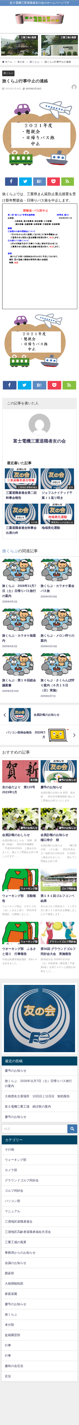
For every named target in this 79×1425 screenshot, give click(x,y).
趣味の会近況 (14, 1365)
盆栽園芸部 (12, 1334)
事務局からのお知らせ (20, 1252)
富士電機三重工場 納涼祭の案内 (28, 1106)
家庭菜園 (11, 1293)
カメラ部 (11, 1170)
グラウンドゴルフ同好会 (22, 1180)
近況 (8, 1376)
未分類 (9, 1324)
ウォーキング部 (15, 1159)
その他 (9, 1149)
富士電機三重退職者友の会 (39, 441)
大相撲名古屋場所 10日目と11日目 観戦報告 (37, 1096)
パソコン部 (12, 1200)
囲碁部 (9, 1273)
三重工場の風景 (15, 1242)
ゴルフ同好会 (14, 1190)
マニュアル (12, 1211)
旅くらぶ (8, 73)
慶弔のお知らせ (15, 1070)
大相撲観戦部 (14, 1283)
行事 (8, 1345)
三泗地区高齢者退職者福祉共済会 (28, 1231)
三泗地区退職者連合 (18, 1221)
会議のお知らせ (15, 1262)
